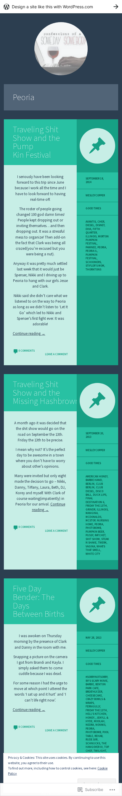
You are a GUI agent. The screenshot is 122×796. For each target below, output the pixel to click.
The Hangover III (96, 745)
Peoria (101, 247)
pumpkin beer (95, 532)
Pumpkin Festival (91, 256)
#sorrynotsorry (96, 677)
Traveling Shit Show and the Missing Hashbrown (46, 393)
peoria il (91, 251)
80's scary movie (96, 681)
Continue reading (29, 333)
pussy (89, 535)
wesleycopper (95, 195)
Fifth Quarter (93, 230)
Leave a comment (56, 354)
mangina (92, 513)
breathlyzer (94, 692)
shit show (93, 539)
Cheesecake (94, 695)
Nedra (90, 725)
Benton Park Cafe (96, 686)
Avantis (91, 222)
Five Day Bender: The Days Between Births (38, 601)
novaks (100, 725)
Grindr (90, 509)
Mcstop (90, 520)
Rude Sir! (92, 739)
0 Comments (26, 351)
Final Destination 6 (95, 500)
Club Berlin (94, 485)
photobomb (93, 528)
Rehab (98, 736)
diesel (90, 225)
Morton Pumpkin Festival (97, 240)
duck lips (99, 495)
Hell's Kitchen (96, 714)
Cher (100, 222)
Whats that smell (95, 548)
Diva (88, 229)
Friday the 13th (96, 506)
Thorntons (93, 269)
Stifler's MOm (95, 265)
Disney (100, 225)
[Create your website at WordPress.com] (61, 6)
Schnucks (93, 743)
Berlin (90, 484)
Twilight (100, 751)
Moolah (99, 721)
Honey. (90, 718)
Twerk (102, 542)
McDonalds (93, 517)
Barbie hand (94, 480)
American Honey (96, 476)
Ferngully (93, 706)
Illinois (91, 236)
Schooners (93, 262)
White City (93, 554)
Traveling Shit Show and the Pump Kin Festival (36, 142)
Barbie (90, 684)
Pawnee (91, 247)
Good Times (93, 208)
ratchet (100, 535)
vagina (90, 546)
